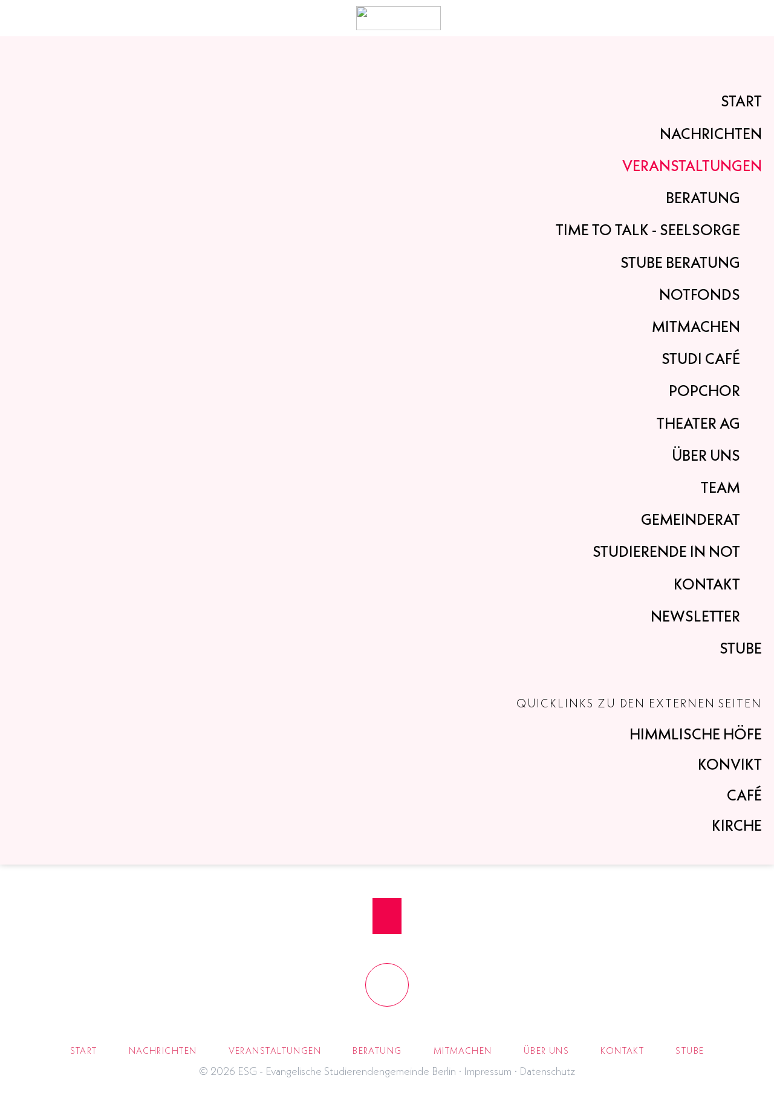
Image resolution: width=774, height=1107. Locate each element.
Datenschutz (547, 1071)
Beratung (703, 197)
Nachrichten (711, 133)
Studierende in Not (666, 551)
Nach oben (387, 916)
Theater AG (698, 423)
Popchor (704, 390)
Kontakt (707, 584)
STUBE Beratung (680, 262)
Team (720, 487)
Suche (727, 18)
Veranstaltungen (692, 165)
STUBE (741, 648)
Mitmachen (696, 326)
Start (741, 101)
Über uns (706, 455)
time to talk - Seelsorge (648, 229)
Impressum (488, 1071)
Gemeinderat (690, 519)
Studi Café (701, 358)
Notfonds (699, 294)
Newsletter (695, 616)
